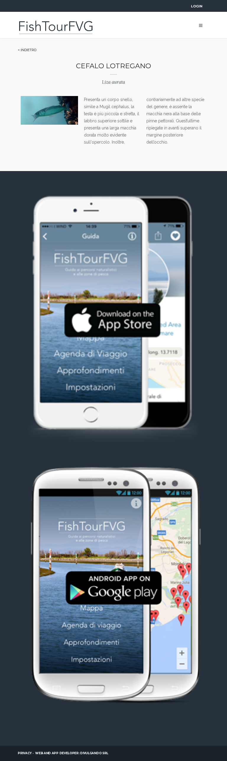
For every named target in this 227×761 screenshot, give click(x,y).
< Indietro (27, 50)
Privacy (25, 753)
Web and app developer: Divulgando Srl (71, 753)
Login (196, 6)
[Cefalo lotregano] (49, 123)
